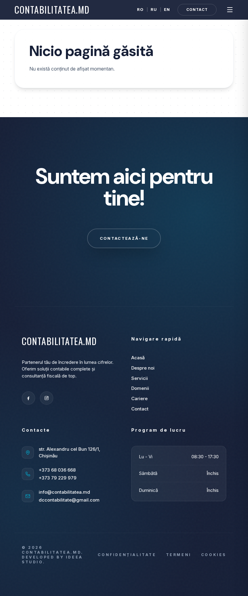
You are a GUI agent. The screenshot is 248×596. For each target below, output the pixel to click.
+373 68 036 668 (57, 470)
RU (154, 9)
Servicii (139, 378)
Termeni (178, 554)
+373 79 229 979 (58, 478)
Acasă (138, 358)
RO (140, 9)
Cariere (139, 398)
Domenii (140, 388)
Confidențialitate (127, 554)
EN (167, 9)
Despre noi (143, 368)
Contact (197, 9)
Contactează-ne (124, 238)
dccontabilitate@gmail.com (69, 500)
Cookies (213, 554)
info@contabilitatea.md (64, 492)
